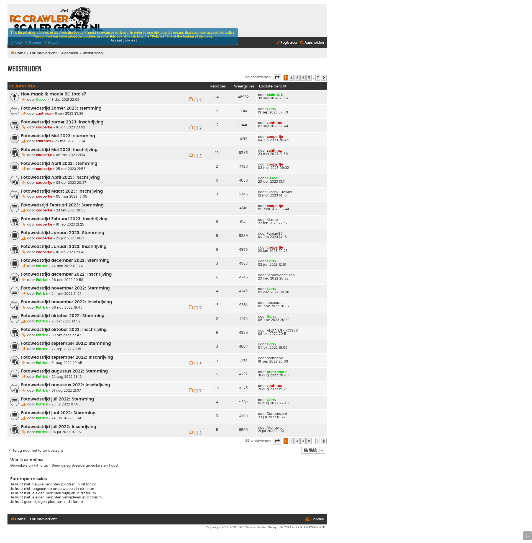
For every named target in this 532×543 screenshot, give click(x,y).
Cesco (41, 99)
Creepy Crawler (279, 192)
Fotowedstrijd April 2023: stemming (59, 164)
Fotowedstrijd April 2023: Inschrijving (60, 177)
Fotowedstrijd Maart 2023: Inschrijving (62, 191)
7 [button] (318, 77)
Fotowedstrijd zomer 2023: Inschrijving (62, 122)
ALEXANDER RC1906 (282, 330)
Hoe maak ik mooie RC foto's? (53, 94)
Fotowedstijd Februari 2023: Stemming (62, 205)
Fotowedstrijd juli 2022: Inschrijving (58, 427)
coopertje (44, 127)
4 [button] (303, 77)
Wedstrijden (24, 68)
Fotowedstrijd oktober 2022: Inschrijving (64, 330)
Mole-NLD (275, 95)
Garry (271, 109)
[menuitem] (312, 42)
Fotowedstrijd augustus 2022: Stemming (64, 371)
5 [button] (309, 77)
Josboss (273, 302)
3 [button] (297, 77)
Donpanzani (277, 413)
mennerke (275, 358)
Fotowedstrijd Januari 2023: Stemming (62, 233)
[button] (277, 77)
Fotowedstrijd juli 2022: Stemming (57, 399)
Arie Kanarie (277, 372)
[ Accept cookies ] (123, 40)
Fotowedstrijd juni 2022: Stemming (58, 413)
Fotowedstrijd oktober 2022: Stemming (62, 316)
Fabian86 (275, 233)
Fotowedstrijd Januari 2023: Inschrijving (63, 247)
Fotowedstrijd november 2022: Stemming (65, 288)
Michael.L (274, 427)
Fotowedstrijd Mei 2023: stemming (58, 136)
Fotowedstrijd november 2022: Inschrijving (66, 302)
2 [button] (291, 77)
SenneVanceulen (281, 275)
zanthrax (43, 113)
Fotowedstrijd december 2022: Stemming (65, 260)
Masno (272, 219)
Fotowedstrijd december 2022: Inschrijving (66, 274)
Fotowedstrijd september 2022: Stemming (66, 344)
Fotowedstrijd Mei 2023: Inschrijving (59, 150)
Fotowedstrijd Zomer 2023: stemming (61, 108)
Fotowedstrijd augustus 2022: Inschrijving (65, 385)
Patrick (42, 266)
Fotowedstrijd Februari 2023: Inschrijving (64, 219)
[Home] (56, 19)
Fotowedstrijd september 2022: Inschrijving (67, 357)
